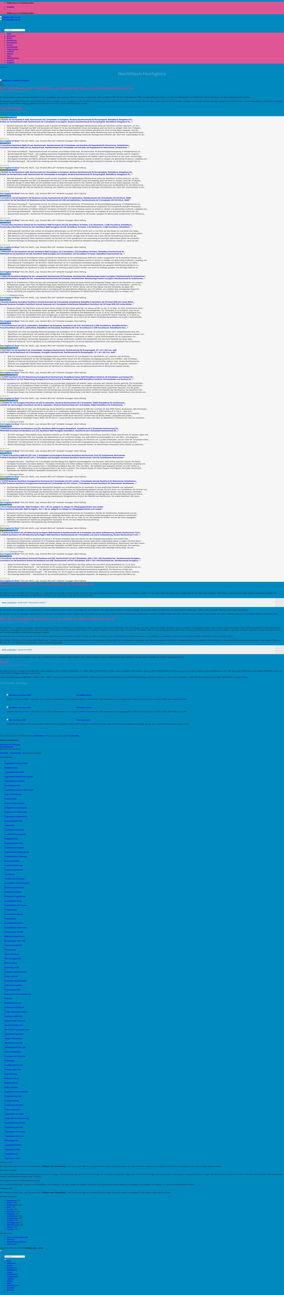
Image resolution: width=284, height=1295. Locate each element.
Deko (9, 56)
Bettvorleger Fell (11, 1140)
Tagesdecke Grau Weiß (14, 772)
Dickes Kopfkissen (12, 1109)
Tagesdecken (12, 49)
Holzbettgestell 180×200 (15, 1047)
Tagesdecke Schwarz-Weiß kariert (18, 790)
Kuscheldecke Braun (13, 901)
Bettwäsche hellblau (13, 892)
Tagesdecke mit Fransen (14, 1132)
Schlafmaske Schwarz (13, 1105)
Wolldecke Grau (11, 768)
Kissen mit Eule (11, 976)
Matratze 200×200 (12, 1069)
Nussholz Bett (10, 799)
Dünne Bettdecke (11, 954)
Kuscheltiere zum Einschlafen (17, 883)
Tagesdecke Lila (11, 1154)
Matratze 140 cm (11, 1078)
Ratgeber (11, 7)
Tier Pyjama (9, 874)
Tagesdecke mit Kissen (14, 1136)
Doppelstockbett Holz (13, 843)
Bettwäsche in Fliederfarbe (15, 812)
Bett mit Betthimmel (12, 794)
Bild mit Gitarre (10, 963)
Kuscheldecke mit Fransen (15, 905)
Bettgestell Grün (11, 839)
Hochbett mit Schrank (13, 1065)
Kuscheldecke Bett (12, 990)
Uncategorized (13, 1223)
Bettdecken (12, 40)
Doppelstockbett (11, 1100)
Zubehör (10, 60)
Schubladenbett (7, 747)
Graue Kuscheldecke (13, 945)
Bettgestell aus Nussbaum (15, 808)
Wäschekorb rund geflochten (16, 1029)
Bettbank (8, 998)
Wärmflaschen (13, 58)
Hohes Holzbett (11, 1087)
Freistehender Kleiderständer (16, 852)
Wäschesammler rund (13, 1025)
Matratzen (11, 36)
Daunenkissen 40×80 (13, 932)
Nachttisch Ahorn (84, 695)
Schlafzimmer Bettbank (14, 1007)
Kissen (10, 45)
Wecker (10, 54)
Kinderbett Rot (10, 910)
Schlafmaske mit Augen (14, 879)
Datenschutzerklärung (16, 1242)
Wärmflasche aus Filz (13, 1043)
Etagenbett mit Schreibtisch (16, 1092)
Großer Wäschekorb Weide (15, 1012)
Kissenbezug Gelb (12, 785)
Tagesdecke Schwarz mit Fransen (18, 776)
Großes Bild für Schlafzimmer (16, 1118)
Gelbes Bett (9, 825)
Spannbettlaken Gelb (13, 821)
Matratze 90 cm (11, 1083)
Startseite (4, 753)
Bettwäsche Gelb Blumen (15, 896)
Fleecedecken (10, 918)
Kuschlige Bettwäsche (13, 923)
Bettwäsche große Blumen (15, 972)
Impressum (11, 1244)
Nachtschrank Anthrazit (14, 1021)
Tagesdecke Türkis (12, 1158)
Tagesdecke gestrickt (13, 1127)
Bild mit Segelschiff (12, 958)
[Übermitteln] (5, 1259)
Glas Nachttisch (83, 720)
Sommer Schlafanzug (13, 865)
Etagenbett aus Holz (13, 1096)
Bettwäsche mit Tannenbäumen (17, 994)
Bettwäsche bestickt (13, 985)
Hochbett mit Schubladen (15, 834)
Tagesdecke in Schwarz (14, 781)
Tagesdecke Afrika (12, 1149)
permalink (75, 736)
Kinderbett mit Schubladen (15, 981)
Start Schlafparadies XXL (17, 1237)
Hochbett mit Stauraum (14, 830)
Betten (10, 38)
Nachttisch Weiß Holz (13, 1016)
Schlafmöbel (12, 47)
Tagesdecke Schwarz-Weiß (16, 763)
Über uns (11, 1239)
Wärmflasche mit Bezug (10, 744)
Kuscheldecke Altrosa (13, 914)
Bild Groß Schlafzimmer (14, 887)
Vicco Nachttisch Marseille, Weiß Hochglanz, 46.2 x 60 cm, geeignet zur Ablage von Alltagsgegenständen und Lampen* (51, 509)
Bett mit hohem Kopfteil (14, 803)
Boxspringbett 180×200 (14, 941)
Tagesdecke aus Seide (13, 1114)
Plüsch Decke (10, 950)
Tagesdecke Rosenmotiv (14, 1123)
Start (9, 34)
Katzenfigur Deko (11, 967)
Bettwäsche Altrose (12, 1003)
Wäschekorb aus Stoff (13, 1034)
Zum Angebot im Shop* (10, 141)
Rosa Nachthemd (11, 861)
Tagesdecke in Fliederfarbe (15, 816)
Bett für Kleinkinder (12, 1052)
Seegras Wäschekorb (13, 1038)
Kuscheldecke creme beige (15, 927)
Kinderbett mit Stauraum (14, 1056)
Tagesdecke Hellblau (13, 1145)
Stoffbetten (9, 1061)
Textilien (10, 51)
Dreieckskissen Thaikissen (15, 856)
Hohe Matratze (10, 1074)
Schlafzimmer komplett (14, 847)
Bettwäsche (12, 43)
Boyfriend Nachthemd (13, 870)
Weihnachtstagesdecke (14, 936)
